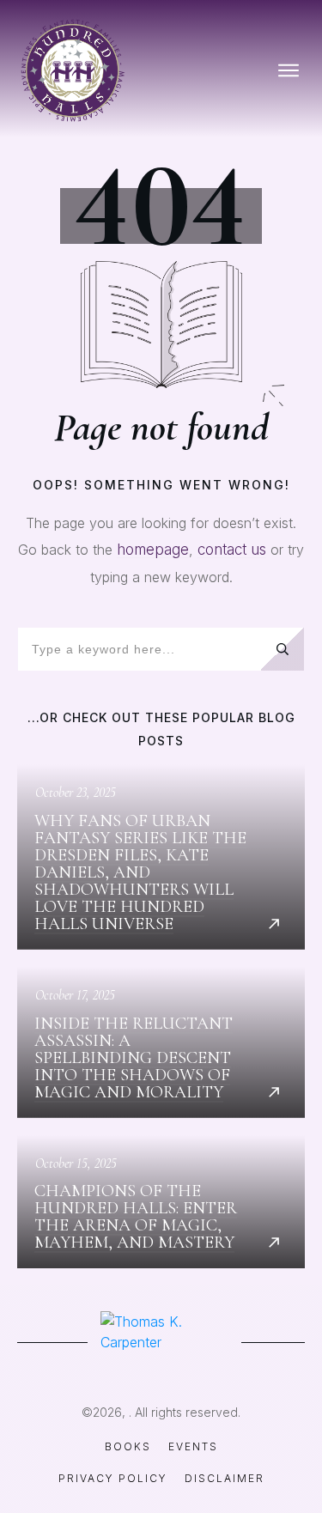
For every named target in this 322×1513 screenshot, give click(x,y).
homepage (153, 549)
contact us (231, 549)
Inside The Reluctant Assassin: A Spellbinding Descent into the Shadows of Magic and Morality (161, 1042)
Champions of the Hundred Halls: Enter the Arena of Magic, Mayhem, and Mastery (161, 1202)
